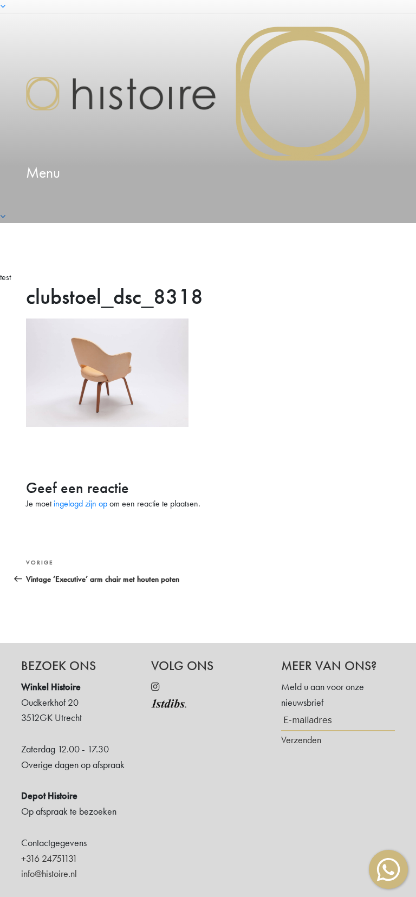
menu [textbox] (43, 172)
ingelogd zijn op (80, 503)
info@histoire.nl (49, 873)
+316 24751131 (49, 858)
